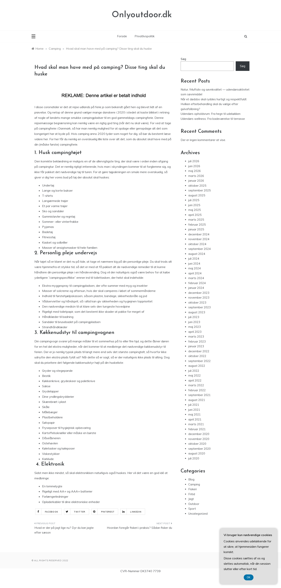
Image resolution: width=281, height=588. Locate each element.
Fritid (191, 494)
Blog (191, 479)
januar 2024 (196, 288)
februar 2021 (197, 429)
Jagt (191, 499)
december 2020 (198, 434)
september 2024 (199, 249)
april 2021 (194, 419)
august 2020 (196, 453)
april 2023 (194, 332)
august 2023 (196, 312)
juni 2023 (194, 322)
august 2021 (196, 400)
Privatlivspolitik (144, 36)
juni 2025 (194, 205)
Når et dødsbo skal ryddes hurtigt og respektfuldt (214, 99)
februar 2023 (197, 341)
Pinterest (108, 511)
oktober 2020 (197, 443)
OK (248, 577)
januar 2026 (196, 180)
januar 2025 (196, 229)
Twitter (79, 511)
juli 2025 (193, 200)
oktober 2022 (197, 356)
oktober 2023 (197, 302)
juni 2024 (194, 263)
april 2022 (194, 380)
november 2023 (198, 297)
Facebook (51, 511)
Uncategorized (198, 513)
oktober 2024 (197, 244)
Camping (194, 484)
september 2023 (199, 307)
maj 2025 (194, 210)
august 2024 (196, 254)
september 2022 (199, 361)
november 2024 (198, 239)
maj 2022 (194, 375)
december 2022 (198, 351)
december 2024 (198, 234)
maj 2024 (194, 268)
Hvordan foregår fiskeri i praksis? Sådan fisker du (139, 528)
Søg (183, 59)
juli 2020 (193, 458)
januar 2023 (196, 346)
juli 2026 (193, 161)
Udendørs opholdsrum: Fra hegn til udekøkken (210, 114)
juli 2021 (193, 405)
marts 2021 (196, 424)
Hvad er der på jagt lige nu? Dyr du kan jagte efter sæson (64, 530)
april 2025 (194, 215)
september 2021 (199, 395)
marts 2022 (196, 385)
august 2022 (196, 366)
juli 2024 (193, 258)
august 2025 (196, 195)
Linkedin (135, 511)
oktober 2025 (197, 185)
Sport (192, 508)
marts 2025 (196, 219)
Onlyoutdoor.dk (142, 15)
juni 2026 (194, 166)
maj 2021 (194, 414)
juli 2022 (193, 371)
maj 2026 (194, 171)
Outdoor (193, 504)
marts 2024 (196, 278)
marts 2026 (196, 176)
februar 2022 (197, 390)
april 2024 (194, 273)
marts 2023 (196, 336)
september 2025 (199, 190)
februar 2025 (197, 224)
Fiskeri (192, 489)
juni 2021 (194, 409)
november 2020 (198, 439)
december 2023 (198, 293)
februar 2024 (197, 283)
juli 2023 (193, 317)
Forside (122, 36)
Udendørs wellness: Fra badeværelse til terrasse (213, 119)
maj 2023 (194, 327)
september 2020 (199, 448)
